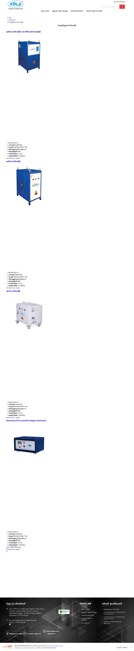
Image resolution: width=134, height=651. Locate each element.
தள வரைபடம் (85, 623)
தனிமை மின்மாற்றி (13, 161)
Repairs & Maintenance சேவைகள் (112, 622)
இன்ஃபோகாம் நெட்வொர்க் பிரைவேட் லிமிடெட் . (25, 647)
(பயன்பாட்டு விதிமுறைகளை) (56, 645)
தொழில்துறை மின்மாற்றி (111, 609)
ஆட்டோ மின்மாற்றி (13, 291)
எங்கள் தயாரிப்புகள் (77, 11)
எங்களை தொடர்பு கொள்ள (94, 11)
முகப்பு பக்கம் (45, 11)
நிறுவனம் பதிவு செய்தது (60, 11)
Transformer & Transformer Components (114, 613)
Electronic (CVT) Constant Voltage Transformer (26, 421)
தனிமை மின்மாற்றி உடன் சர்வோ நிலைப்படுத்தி (23, 32)
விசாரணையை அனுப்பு (13, 158)
